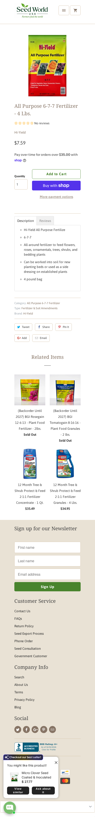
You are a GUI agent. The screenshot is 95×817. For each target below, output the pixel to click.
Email (43, 338)
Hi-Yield (20, 132)
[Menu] (64, 10)
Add (24, 338)
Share (46, 327)
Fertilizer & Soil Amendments (39, 308)
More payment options (56, 197)
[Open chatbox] (10, 808)
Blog (17, 707)
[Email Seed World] (52, 729)
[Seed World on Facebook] (26, 729)
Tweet (25, 327)
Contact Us (22, 611)
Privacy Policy (24, 700)
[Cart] (75, 10)
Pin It (66, 327)
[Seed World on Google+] (35, 729)
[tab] (25, 220)
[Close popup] (54, 760)
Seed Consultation (27, 648)
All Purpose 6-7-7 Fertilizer (43, 303)
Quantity (19, 176)
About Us (21, 685)
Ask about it (43, 790)
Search (19, 677)
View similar (18, 790)
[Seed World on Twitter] (17, 729)
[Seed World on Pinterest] (43, 729)
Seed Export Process (29, 633)
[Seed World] (32, 13)
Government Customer (30, 656)
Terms (18, 692)
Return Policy (24, 626)
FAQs (18, 618)
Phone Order (23, 641)
